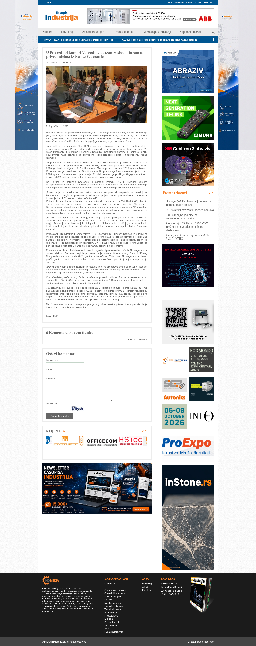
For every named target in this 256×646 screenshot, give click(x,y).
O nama (168, 2)
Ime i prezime (52, 360)
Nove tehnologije (112, 596)
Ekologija (108, 619)
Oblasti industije (92, 32)
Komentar (50, 378)
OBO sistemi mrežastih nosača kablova (189, 202)
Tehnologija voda (112, 609)
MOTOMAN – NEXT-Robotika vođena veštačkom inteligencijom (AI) (46, 39)
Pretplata (208, 2)
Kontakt (198, 2)
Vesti (106, 629)
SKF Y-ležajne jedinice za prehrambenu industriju (181, 210)
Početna (47, 32)
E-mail (49, 369)
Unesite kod (51, 404)
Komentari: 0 (65, 62)
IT (105, 587)
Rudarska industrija (113, 632)
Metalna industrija (112, 603)
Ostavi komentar (137, 339)
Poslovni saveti (111, 622)
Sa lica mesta (110, 625)
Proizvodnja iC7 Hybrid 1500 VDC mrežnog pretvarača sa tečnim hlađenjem (186, 220)
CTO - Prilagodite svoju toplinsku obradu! (185, 238)
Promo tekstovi (124, 32)
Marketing (179, 2)
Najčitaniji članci (190, 32)
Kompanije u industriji (157, 32)
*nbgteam (209, 641)
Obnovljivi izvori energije (116, 593)
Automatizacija (111, 612)
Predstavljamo (111, 616)
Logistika (108, 600)
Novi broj (67, 32)
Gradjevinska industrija (115, 590)
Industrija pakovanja (114, 606)
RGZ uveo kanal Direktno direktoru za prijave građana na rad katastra (129, 39)
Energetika (109, 583)
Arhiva (189, 2)
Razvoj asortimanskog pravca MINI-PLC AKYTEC (187, 230)
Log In (48, 2)
